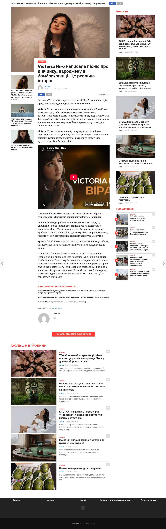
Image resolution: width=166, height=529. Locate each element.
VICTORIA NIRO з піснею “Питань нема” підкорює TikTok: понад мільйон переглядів (21, 122)
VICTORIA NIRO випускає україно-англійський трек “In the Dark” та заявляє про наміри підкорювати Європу (22, 95)
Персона (50, 500)
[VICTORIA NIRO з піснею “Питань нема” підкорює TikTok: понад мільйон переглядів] (22, 116)
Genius (47, 86)
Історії (16, 500)
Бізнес (83, 500)
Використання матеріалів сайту (116, 500)
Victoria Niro (56, 308)
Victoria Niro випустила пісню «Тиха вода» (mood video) (22, 147)
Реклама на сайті (149, 500)
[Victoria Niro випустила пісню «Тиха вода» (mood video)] (22, 143)
